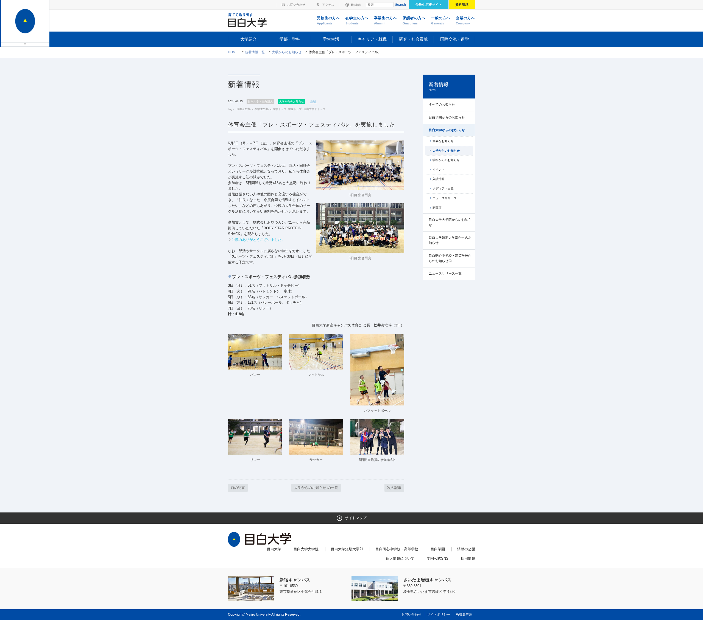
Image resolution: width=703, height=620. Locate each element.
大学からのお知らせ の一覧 (316, 488)
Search (400, 4)
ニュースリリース (445, 198)
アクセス (328, 4)
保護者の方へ (414, 20)
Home (233, 52)
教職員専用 (464, 614)
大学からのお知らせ (287, 52)
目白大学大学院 (306, 549)
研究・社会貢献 (413, 39)
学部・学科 (290, 39)
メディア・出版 (443, 188)
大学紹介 (248, 39)
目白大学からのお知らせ (447, 130)
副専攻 (437, 207)
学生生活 (331, 39)
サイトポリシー (438, 614)
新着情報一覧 (255, 52)
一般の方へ (440, 20)
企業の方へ (465, 20)
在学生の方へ (357, 20)
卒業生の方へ (385, 20)
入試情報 (439, 179)
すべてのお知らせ (442, 104)
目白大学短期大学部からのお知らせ (450, 240)
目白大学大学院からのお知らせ (450, 222)
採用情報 (468, 558)
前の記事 (238, 488)
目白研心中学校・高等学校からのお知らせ (450, 258)
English (356, 4)
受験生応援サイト (428, 5)
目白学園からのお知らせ (447, 117)
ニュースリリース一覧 (445, 273)
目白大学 (274, 549)
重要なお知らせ (443, 141)
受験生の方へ (328, 20)
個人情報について (400, 558)
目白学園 (438, 549)
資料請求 (461, 5)
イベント (439, 169)
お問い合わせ (296, 4)
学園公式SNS (437, 558)
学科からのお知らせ (446, 160)
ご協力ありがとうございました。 (258, 240)
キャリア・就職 (372, 39)
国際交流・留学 (454, 39)
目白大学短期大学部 (347, 549)
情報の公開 (466, 549)
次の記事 (394, 488)
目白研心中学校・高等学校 (396, 549)
